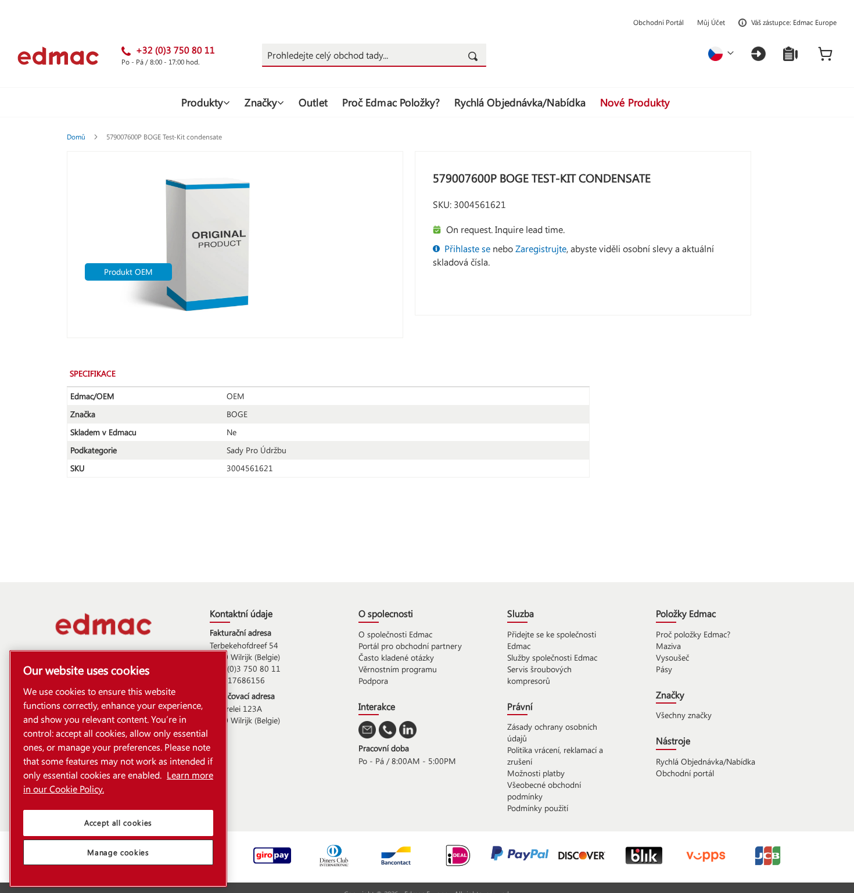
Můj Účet (711, 22)
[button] (721, 53)
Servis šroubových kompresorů (539, 675)
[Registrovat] (790, 53)
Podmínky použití (537, 807)
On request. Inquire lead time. (505, 229)
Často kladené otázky (396, 657)
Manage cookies (118, 852)
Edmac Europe (815, 22)
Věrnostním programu (397, 669)
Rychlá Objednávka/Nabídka (705, 761)
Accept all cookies (118, 822)
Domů (77, 136)
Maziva (668, 645)
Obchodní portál (685, 773)
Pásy (664, 669)
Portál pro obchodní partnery (410, 645)
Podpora (373, 680)
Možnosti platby (536, 773)
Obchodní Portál (658, 22)
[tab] (101, 373)
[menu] (427, 102)
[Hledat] (474, 55)
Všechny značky (684, 714)
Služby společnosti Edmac (552, 657)
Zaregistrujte (540, 248)
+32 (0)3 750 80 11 (245, 668)
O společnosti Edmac (395, 634)
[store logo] (69, 56)
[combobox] (374, 55)
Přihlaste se (467, 248)
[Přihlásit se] (758, 53)
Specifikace (93, 373)
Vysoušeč (672, 657)
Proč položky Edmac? (693, 634)
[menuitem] (205, 102)
